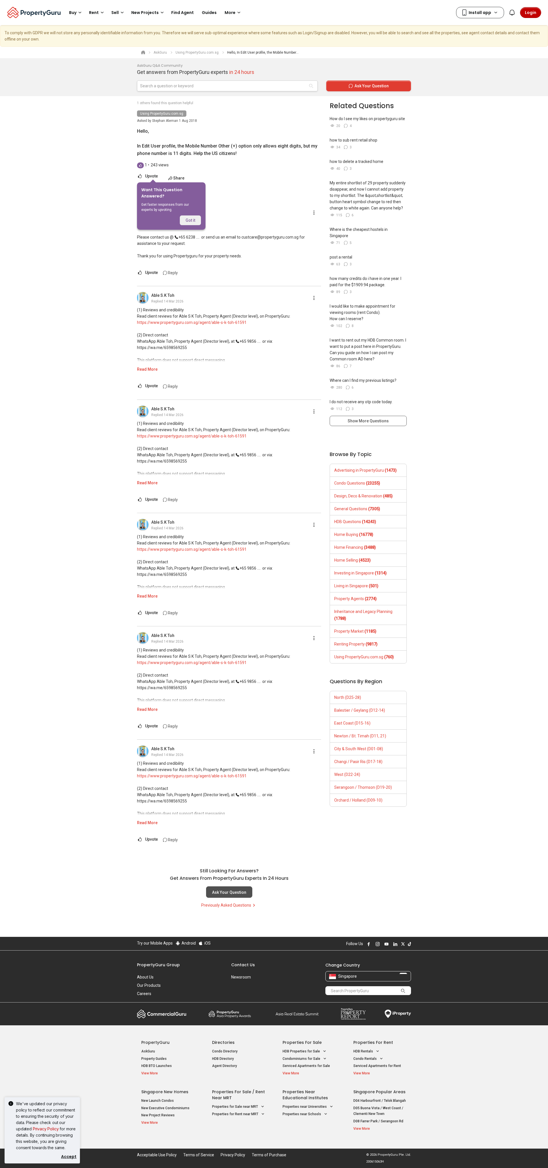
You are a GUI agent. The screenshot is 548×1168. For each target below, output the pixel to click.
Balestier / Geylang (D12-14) (359, 710)
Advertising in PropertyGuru (365, 470)
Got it (190, 220)
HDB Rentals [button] (363, 1051)
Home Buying (353, 534)
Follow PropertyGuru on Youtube (385, 944)
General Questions (357, 509)
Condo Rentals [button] (365, 1059)
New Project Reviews (158, 1115)
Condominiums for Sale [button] (302, 1059)
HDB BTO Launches (156, 1066)
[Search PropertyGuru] (403, 990)
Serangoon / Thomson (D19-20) (363, 787)
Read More (147, 369)
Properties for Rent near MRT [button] (235, 1114)
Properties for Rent (373, 1042)
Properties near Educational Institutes (305, 1095)
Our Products (149, 985)
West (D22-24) (347, 774)
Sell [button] (115, 12)
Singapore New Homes (164, 1092)
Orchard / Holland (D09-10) (358, 800)
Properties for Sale (302, 1042)
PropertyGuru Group (158, 965)
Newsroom (241, 977)
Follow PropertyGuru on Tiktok (408, 944)
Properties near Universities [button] (305, 1107)
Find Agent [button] (182, 12)
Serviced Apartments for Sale (306, 1066)
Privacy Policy (46, 1128)
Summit (297, 1013)
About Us (145, 977)
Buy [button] (72, 12)
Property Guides (154, 1059)
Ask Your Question (229, 892)
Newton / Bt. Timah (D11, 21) (360, 736)
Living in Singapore (356, 586)
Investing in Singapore (360, 573)
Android (188, 943)
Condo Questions (357, 483)
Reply (172, 273)
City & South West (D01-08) (358, 749)
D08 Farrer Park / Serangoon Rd (378, 1121)
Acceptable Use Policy (157, 1155)
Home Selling (352, 560)
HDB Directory (223, 1059)
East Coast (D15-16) (352, 723)
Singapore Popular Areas (379, 1092)
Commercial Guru (161, 1014)
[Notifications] (512, 12)
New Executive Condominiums (165, 1108)
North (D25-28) (347, 697)
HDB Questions (355, 521)
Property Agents (355, 598)
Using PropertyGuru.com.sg (161, 114)
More (230, 12)
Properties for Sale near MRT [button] (235, 1107)
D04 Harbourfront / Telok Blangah (379, 1101)
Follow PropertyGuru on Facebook (367, 944)
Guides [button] (209, 12)
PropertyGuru (155, 1042)
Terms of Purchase (269, 1155)
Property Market (355, 631)
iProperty (398, 1014)
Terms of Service (198, 1155)
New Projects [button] (145, 12)
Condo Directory (224, 1051)
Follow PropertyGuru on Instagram (376, 944)
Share (178, 178)
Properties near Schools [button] (302, 1114)
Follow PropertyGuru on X (402, 944)
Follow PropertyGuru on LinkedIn (394, 944)
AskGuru (148, 1051)
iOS (207, 943)
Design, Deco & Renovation (363, 496)
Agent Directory (224, 1066)
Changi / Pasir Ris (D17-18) (358, 761)
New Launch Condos (157, 1101)
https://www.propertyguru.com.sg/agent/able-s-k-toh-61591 (192, 322)
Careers (144, 993)
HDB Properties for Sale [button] (302, 1051)
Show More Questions (368, 421)
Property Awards (230, 1013)
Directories (223, 1042)
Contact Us (243, 965)
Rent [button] (94, 12)
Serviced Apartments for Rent (377, 1066)
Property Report (353, 1014)
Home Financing (355, 547)
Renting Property (356, 644)
